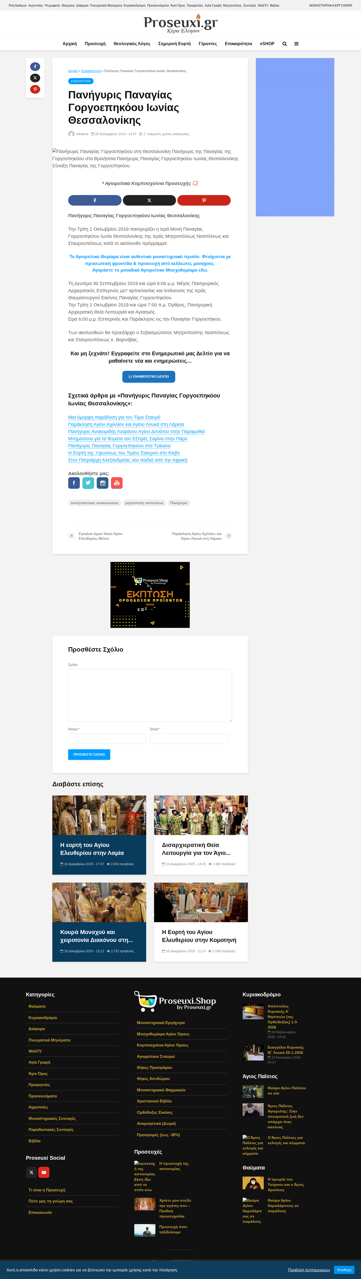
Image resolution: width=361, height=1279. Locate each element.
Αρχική (70, 43)
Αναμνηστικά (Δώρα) (156, 1123)
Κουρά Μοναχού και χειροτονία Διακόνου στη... (96, 936)
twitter (88, 483)
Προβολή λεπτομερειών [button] (309, 1270)
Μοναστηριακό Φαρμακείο (161, 1090)
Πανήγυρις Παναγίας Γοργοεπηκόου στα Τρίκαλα (119, 445)
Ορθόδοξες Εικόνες (155, 1112)
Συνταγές (249, 5)
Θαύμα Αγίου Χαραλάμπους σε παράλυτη (283, 1205)
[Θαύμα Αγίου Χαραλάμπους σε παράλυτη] (253, 1211)
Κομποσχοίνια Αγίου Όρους (162, 1045)
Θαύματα (68, 5)
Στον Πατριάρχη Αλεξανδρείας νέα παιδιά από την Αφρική (127, 460)
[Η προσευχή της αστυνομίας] (144, 1176)
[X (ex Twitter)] (31, 1172)
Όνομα (74, 729)
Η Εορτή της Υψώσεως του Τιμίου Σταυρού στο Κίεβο (124, 453)
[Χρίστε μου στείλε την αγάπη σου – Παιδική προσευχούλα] (144, 1204)
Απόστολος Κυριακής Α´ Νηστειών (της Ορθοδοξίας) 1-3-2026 (283, 1016)
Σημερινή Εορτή (174, 43)
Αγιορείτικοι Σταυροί (156, 1056)
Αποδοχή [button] (344, 1270)
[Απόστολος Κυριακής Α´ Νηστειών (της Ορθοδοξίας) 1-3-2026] (253, 1011)
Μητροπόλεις (232, 5)
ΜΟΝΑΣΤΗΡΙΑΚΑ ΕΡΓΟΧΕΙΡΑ (330, 5)
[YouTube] (43, 1172)
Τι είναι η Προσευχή (47, 1190)
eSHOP (267, 43)
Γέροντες (208, 43)
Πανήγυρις (179, 503)
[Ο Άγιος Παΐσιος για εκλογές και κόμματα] (253, 1145)
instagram (102, 483)
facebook (74, 483)
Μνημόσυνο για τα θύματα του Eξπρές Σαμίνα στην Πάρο (127, 438)
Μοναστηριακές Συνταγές (52, 1118)
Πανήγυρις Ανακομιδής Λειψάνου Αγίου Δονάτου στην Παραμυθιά (136, 431)
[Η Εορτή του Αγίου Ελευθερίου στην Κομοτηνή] (201, 902)
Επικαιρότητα (238, 43)
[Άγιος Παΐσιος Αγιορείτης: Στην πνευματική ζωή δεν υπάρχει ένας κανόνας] (253, 1109)
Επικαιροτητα (91, 71)
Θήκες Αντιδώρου (153, 1078)
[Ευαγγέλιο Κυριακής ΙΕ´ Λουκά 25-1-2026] (253, 1052)
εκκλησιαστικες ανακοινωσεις (95, 503)
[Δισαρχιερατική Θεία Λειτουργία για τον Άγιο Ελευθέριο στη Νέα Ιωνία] (201, 815)
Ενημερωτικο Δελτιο (151, 376)
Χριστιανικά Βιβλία (154, 1101)
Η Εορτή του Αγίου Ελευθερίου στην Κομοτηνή (199, 936)
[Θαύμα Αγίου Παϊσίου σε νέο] (253, 1091)
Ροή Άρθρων (18, 5)
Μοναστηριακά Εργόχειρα (161, 1022)
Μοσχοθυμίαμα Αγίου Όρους (163, 1034)
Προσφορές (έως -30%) (158, 1135)
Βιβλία (274, 5)
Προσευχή (95, 43)
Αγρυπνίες (35, 5)
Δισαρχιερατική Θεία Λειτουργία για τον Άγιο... (196, 849)
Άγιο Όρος (177, 5)
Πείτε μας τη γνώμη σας (51, 1201)
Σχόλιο (73, 664)
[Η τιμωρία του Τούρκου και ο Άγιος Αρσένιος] (253, 1183)
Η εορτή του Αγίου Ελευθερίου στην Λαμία (92, 849)
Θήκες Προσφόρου (154, 1067)
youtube (117, 483)
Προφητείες (195, 5)
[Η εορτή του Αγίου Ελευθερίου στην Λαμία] (99, 815)
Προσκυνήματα (158, 5)
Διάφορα (82, 5)
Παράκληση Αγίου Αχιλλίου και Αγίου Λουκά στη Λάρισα (126, 424)
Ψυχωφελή (52, 5)
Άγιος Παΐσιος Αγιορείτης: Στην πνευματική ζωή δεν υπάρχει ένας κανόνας (286, 1116)
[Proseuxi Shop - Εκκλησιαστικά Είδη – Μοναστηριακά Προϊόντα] (175, 1001)
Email (155, 729)
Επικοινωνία (40, 1212)
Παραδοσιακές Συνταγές (51, 1129)
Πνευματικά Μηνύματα (106, 5)
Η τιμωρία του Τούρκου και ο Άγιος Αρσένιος (286, 1184)
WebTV (263, 5)
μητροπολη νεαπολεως (144, 503)
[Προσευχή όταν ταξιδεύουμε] (144, 1230)
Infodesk (82, 134)
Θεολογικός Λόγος (132, 43)
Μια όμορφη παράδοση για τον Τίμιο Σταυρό (114, 417)
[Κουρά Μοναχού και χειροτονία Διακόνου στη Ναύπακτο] (99, 902)
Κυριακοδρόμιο (135, 5)
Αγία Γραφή (213, 5)
